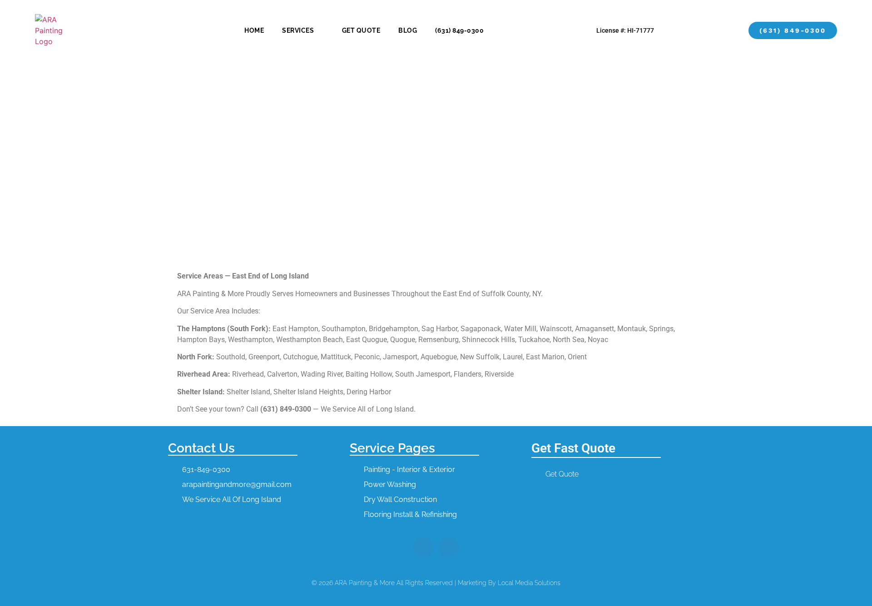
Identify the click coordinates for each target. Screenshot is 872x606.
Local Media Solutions (529, 582)
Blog (407, 30)
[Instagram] (448, 547)
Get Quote (361, 30)
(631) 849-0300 (459, 30)
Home (254, 30)
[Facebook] (423, 547)
